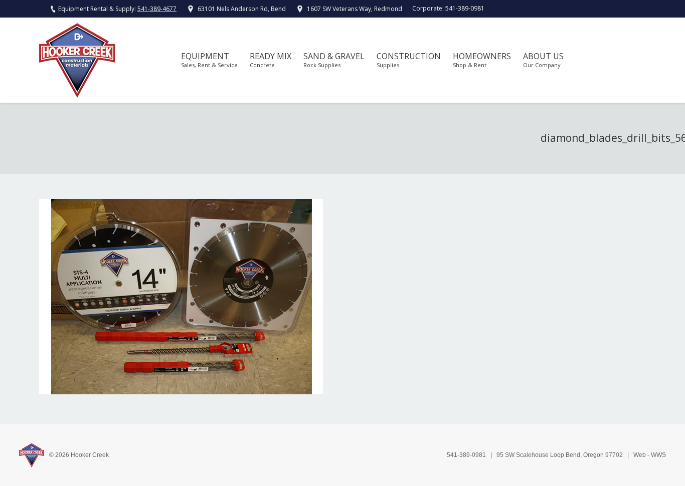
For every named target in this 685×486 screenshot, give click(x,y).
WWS (658, 454)
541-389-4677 (157, 9)
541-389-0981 (464, 8)
